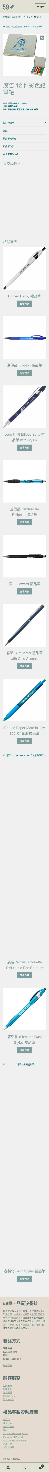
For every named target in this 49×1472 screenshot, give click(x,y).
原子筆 (22, 16)
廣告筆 (15, 16)
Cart (38, 1465)
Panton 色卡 (9, 1395)
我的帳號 (8, 1467)
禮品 (20, 1328)
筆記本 (29, 16)
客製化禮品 (34, 1321)
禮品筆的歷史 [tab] (9, 138)
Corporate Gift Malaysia (14, 1440)
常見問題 (7, 1392)
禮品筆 (26, 1314)
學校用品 (12, 109)
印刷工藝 (7, 1389)
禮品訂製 (7, 1443)
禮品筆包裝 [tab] (8, 146)
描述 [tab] (5, 130)
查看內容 (24, 303)
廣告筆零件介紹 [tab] (10, 154)
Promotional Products (13, 1436)
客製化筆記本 (38, 1314)
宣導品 (10, 1324)
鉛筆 (36, 109)
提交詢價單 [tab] (8, 122)
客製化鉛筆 (17, 26)
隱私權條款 (8, 1399)
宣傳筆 (17, 1314)
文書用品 (16, 1317)
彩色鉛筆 (20, 109)
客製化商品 (8, 1447)
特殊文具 (29, 109)
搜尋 (24, 1467)
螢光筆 (37, 16)
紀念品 (6, 1419)
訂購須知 (7, 1385)
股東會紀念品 (22, 1324)
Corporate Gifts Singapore (15, 1433)
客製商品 (7, 1422)
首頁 (8, 26)
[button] (42, 38)
